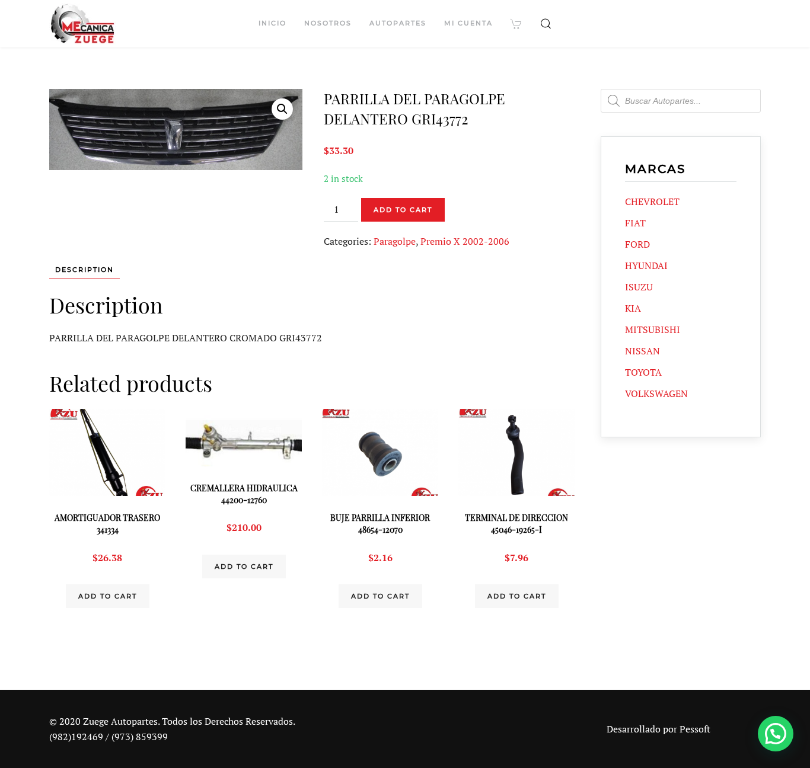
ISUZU (639, 286)
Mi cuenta (468, 23)
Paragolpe (395, 241)
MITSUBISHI (652, 329)
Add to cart (403, 210)
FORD (637, 244)
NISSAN (642, 350)
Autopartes (397, 23)
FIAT (635, 222)
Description (84, 269)
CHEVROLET (652, 201)
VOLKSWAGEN (656, 393)
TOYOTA (643, 372)
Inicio (272, 23)
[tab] (78, 270)
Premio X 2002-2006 (464, 241)
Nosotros (328, 23)
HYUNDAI (646, 265)
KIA (633, 308)
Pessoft (695, 728)
